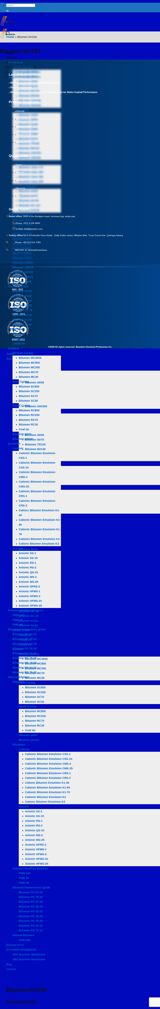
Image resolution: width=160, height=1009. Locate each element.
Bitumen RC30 (28, 424)
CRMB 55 (18, 338)
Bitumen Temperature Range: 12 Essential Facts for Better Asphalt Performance (53, 92)
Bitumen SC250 (29, 391)
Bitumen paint (21, 434)
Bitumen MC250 (29, 367)
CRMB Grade (16, 329)
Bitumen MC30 (28, 376)
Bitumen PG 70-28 (24, 662)
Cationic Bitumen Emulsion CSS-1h (48, 758)
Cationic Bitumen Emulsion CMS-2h (49, 768)
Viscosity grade (18, 286)
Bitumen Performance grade (26, 629)
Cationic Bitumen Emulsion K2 (39, 539)
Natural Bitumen (19, 677)
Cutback (13, 348)
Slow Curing (20, 381)
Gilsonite (18, 681)
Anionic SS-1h (28, 558)
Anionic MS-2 (28, 577)
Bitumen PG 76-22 (24, 639)
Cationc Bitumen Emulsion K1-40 (47, 782)
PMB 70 (17, 620)
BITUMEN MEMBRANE (21, 949)
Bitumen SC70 (28, 396)
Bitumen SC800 (29, 386)
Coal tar (24, 429)
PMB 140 (18, 615)
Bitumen (11, 57)
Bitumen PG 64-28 (24, 643)
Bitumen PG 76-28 (24, 658)
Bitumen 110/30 (22, 272)
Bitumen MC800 (29, 362)
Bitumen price (15, 944)
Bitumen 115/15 (22, 276)
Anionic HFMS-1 (29, 591)
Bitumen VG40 (22, 305)
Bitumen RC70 (28, 419)
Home (10, 36)
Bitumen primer (22, 438)
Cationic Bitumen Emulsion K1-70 (47, 792)
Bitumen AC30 (22, 319)
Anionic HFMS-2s (30, 600)
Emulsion (14, 443)
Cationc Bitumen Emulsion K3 (39, 543)
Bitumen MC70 (28, 372)
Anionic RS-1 (27, 562)
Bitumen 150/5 (22, 281)
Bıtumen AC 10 (22, 310)
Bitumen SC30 (28, 400)
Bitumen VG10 (22, 291)
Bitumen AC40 (22, 324)
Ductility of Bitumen (21, 87)
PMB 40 (17, 624)
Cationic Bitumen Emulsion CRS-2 (48, 777)
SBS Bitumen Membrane (28, 959)
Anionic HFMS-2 (29, 596)
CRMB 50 (18, 334)
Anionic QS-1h (28, 572)
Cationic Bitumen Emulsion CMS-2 (48, 763)
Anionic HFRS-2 (29, 586)
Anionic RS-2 (27, 567)
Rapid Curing (21, 405)
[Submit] (7, 10)
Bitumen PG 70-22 (24, 672)
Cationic (18, 448)
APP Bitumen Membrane (28, 954)
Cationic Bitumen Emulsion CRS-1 (48, 773)
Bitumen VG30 (22, 300)
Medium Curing (22, 353)
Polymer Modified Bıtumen (25, 610)
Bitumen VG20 (22, 295)
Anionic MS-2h (28, 581)
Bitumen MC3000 (30, 357)
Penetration (15, 62)
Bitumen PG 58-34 (24, 648)
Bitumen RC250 (29, 415)
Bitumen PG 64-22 (24, 634)
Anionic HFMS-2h (30, 605)
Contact (11, 969)
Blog (9, 964)
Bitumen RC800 (29, 410)
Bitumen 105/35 (22, 267)
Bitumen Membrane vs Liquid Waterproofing (34, 82)
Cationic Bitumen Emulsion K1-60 (47, 787)
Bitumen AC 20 (22, 315)
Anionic (17, 548)
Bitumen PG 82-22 (24, 653)
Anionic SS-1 (27, 553)
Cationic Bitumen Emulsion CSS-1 (48, 754)
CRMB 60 (18, 343)
